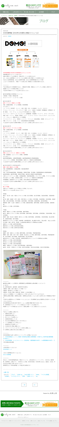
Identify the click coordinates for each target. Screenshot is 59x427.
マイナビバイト (15, 376)
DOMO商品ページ (7, 349)
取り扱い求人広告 (37, 414)
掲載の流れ (6, 12)
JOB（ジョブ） (33, 420)
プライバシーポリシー (23, 417)
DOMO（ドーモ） (26, 420)
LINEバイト (30, 376)
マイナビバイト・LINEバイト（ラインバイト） (11, 420)
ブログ (53, 12)
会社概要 (41, 12)
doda (37, 374)
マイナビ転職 (45, 374)
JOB (23, 376)
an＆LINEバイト (29, 374)
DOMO (9, 36)
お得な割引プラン (18, 12)
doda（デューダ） (41, 420)
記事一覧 (6, 372)
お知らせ (19, 374)
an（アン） (55, 420)
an (36, 376)
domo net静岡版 (7, 354)
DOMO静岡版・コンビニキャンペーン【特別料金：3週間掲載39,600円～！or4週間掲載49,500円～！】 (30, 340)
